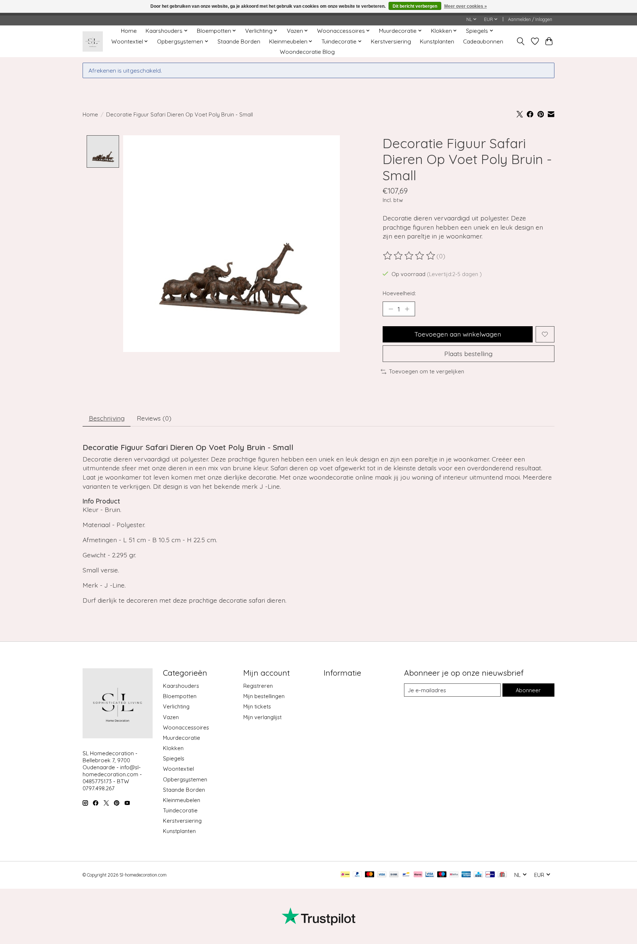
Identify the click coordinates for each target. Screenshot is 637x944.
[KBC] (478, 874)
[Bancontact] (406, 874)
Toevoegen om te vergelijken (426, 371)
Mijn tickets (257, 706)
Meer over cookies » (465, 6)
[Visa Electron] (429, 874)
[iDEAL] (345, 874)
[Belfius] (454, 874)
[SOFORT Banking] (418, 874)
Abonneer (528, 690)
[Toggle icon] (520, 41)
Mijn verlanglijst (262, 717)
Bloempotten (179, 696)
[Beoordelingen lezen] (409, 256)
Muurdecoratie (181, 737)
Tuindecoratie (180, 810)
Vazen (171, 717)
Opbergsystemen (185, 779)
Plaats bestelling (468, 353)
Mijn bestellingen (264, 696)
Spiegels (173, 758)
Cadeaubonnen (483, 41)
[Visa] (382, 874)
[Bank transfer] (394, 874)
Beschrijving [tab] (107, 418)
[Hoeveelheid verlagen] (391, 309)
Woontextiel (178, 768)
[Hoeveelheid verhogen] (407, 309)
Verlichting (176, 706)
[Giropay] (490, 874)
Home (129, 30)
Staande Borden (238, 41)
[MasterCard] (370, 874)
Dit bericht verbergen (415, 6)
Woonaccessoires (186, 727)
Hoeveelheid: (399, 293)
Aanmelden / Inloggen (530, 19)
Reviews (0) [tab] (154, 418)
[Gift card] (502, 874)
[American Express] (466, 874)
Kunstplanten (437, 41)
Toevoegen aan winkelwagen (457, 334)
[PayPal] (357, 874)
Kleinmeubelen (181, 800)
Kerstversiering (391, 41)
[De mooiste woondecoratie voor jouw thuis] (93, 41)
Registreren (258, 685)
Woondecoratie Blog (307, 51)
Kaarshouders (181, 685)
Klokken (173, 748)
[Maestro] (442, 874)
